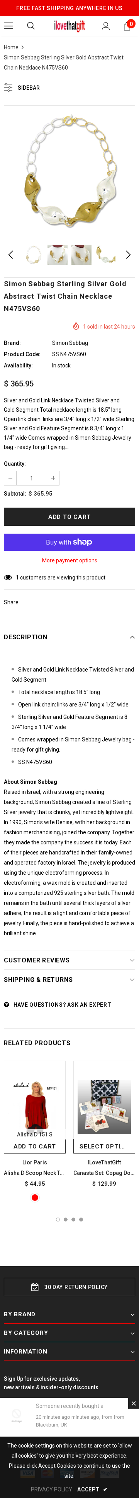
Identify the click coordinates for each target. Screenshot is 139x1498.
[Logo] (69, 25)
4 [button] (81, 1219)
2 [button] (66, 1219)
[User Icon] (106, 26)
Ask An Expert (89, 1005)
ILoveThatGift (104, 1162)
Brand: (12, 343)
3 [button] (73, 1219)
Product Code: (22, 354)
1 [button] (58, 1219)
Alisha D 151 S (35, 1134)
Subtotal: (15, 494)
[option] (69, 171)
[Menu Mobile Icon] (8, 26)
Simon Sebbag (70, 343)
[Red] (35, 1197)
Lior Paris (34, 1162)
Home (11, 47)
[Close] (133, 1403)
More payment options (69, 560)
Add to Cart (35, 1146)
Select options (107, 1146)
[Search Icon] (31, 26)
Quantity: (15, 464)
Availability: (18, 365)
